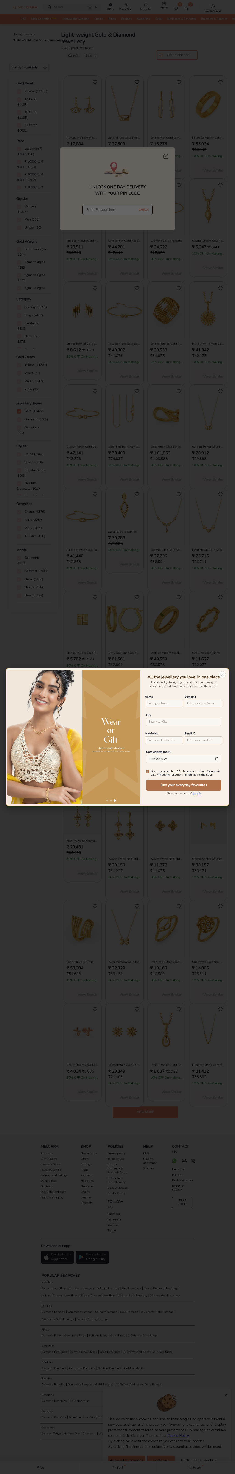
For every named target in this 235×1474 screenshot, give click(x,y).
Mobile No (151, 733)
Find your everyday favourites (183, 785)
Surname (190, 697)
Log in (197, 793)
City (148, 715)
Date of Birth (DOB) (158, 752)
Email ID (190, 733)
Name (149, 697)
